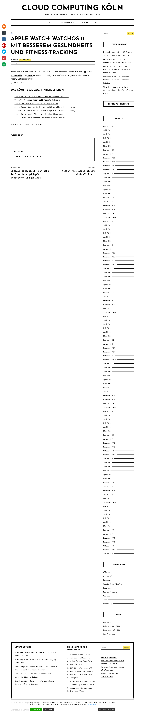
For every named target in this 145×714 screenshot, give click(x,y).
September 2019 (109, 455)
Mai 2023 (107, 281)
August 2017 (108, 506)
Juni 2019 (107, 467)
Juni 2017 (107, 514)
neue (30, 75)
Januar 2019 (108, 486)
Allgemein (107, 572)
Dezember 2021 (109, 348)
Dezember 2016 (109, 538)
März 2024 (107, 241)
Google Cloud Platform (112, 584)
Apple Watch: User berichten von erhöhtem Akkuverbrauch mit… (44, 107)
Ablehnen (48, 709)
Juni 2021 (107, 372)
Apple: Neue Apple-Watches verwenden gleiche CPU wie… (41, 118)
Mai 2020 (107, 423)
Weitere (104, 657)
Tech (20, 124)
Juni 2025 (107, 182)
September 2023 (109, 265)
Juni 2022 (107, 324)
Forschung (97, 22)
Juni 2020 (107, 419)
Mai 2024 (107, 233)
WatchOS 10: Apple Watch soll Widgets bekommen (37, 100)
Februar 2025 (108, 197)
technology (107, 604)
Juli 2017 (107, 510)
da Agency (16, 63)
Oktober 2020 (108, 403)
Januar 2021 (108, 391)
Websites (112, 657)
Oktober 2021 (108, 356)
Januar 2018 (108, 494)
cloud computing (36, 124)
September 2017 (109, 502)
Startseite (51, 22)
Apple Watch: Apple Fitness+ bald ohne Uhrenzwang (38, 114)
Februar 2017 (108, 530)
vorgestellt (16, 75)
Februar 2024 (108, 245)
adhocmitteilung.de (109, 664)
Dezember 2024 (109, 205)
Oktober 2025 (108, 166)
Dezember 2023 (109, 253)
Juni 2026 (107, 134)
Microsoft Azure (110, 592)
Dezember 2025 (109, 158)
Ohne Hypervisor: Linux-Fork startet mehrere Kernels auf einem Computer (118, 90)
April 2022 (107, 332)
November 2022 (109, 304)
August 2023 (108, 269)
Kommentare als (111, 630)
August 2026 (108, 126)
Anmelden (107, 622)
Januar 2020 (108, 439)
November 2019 (109, 447)
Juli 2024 (107, 225)
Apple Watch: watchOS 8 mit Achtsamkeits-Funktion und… (41, 96)
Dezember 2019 (109, 443)
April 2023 (107, 285)
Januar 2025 (108, 201)
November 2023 (109, 257)
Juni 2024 (107, 229)
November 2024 (109, 209)
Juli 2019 (107, 463)
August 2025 (108, 174)
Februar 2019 (108, 482)
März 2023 (107, 288)
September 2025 (109, 170)
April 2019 (107, 475)
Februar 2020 (108, 435)
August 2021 (108, 364)
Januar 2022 (108, 344)
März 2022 (107, 336)
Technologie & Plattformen (74, 22)
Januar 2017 (108, 534)
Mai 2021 (107, 376)
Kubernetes (107, 588)
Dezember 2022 (109, 300)
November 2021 (109, 352)
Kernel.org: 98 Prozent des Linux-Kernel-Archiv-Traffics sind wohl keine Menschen (118, 69)
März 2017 (107, 526)
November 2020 (109, 399)
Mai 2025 (107, 186)
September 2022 (109, 312)
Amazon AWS (107, 576)
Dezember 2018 (109, 490)
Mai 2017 (107, 518)
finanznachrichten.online (112, 667)
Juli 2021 (107, 368)
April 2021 (107, 380)
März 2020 (107, 431)
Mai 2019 (107, 471)
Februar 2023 (108, 292)
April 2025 (107, 189)
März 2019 (107, 479)
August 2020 (108, 411)
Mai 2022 (107, 328)
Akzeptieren (36, 709)
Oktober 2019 (108, 451)
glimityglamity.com (109, 673)
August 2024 (108, 221)
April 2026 (107, 142)
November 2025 (109, 162)
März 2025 (107, 193)
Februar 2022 (108, 340)
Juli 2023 (107, 273)
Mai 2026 (107, 138)
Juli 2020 (107, 415)
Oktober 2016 (108, 546)
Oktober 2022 (108, 308)
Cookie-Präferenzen (106, 709)
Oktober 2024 (108, 213)
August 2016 (108, 554)
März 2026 (107, 146)
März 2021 (107, 383)
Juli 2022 (107, 320)
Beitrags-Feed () (112, 626)
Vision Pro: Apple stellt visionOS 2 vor (78, 171)
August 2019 (108, 459)
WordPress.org (109, 634)
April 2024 (107, 237)
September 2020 (109, 407)
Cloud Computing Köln (72, 8)
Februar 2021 (108, 387)
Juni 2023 (107, 277)
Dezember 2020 (109, 395)
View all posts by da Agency (27, 156)
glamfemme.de (106, 670)
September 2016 (109, 550)
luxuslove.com (107, 676)
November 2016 (109, 542)
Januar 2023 (108, 296)
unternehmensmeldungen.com (112, 661)
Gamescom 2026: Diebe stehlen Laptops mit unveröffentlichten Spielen (116, 80)
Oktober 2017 (108, 498)
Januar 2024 (108, 249)
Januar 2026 (108, 154)
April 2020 (107, 427)
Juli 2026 (107, 130)
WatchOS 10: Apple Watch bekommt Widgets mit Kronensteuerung (44, 111)
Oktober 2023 (108, 261)
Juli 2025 (107, 178)
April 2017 (107, 522)
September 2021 (109, 360)
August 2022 (108, 316)
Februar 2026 (108, 150)
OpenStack (107, 596)
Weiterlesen (92, 704)
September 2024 (109, 217)
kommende (63, 72)
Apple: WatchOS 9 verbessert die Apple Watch (36, 103)
